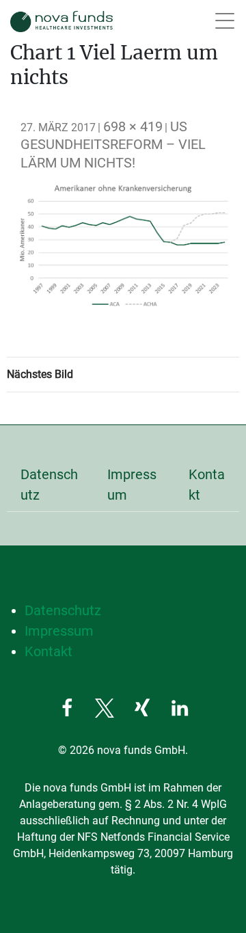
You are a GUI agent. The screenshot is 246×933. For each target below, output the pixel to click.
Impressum (131, 484)
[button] (66, 707)
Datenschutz (49, 484)
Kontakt (207, 484)
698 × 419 (133, 126)
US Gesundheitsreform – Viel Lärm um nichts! (113, 144)
